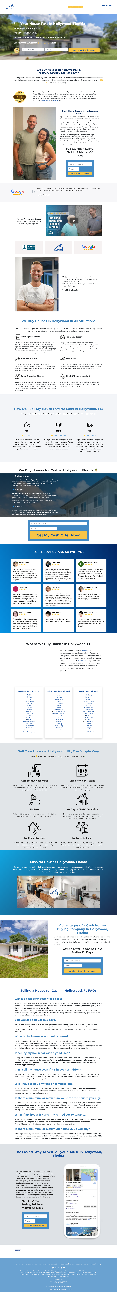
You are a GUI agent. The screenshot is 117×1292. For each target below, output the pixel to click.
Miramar (59, 728)
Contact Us (108, 8)
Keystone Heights (59, 713)
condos (55, 101)
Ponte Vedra (89, 709)
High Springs (59, 703)
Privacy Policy (53, 1264)
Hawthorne (59, 699)
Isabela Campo (63, 1286)
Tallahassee (89, 726)
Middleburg (59, 726)
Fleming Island (29, 726)
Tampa (89, 728)
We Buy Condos (81, 1264)
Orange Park (89, 697)
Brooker (29, 705)
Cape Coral (29, 713)
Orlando (88, 699)
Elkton (29, 720)
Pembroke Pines (89, 707)
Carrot (70, 1289)
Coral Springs (29, 715)
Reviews (60, 7)
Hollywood (85, 650)
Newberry (89, 695)
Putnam (88, 715)
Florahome (29, 728)
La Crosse (59, 715)
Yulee (89, 734)
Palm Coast (88, 705)
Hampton (59, 695)
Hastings (59, 697)
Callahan (29, 711)
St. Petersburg (88, 722)
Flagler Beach (29, 724)
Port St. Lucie (89, 713)
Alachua (29, 697)
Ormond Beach (89, 701)
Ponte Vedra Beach (89, 711)
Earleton (29, 717)
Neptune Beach (59, 730)
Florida (29, 695)
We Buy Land (91, 1264)
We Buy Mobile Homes (67, 1264)
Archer (29, 699)
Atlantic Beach (29, 701)
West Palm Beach (88, 732)
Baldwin (29, 703)
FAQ (65, 7)
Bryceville (29, 707)
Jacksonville (59, 709)
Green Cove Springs (29, 732)
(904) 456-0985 (107, 6)
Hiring (99, 1264)
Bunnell (29, 709)
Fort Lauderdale (29, 730)
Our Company (41, 7)
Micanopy (59, 724)
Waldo (89, 730)
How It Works (52, 7)
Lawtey (59, 717)
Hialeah (59, 701)
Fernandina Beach (29, 722)
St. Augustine (89, 717)
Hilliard (59, 705)
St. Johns (89, 720)
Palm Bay (89, 703)
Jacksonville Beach (59, 711)
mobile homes (45, 101)
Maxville (58, 722)
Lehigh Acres (59, 720)
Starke (89, 724)
